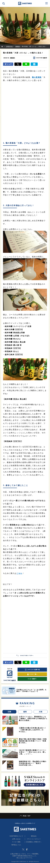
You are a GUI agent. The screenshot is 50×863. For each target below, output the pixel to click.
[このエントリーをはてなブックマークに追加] (34, 64)
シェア (9, 64)
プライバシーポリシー (34, 839)
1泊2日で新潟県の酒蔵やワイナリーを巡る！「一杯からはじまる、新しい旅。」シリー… (32, 752)
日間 (9, 712)
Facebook (27, 849)
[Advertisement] (25, 115)
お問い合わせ (16, 839)
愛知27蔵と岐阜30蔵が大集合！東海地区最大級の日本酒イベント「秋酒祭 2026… (33, 741)
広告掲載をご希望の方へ (33, 842)
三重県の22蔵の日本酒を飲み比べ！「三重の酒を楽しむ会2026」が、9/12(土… (32, 729)
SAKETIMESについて (16, 836)
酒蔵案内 (12, 57)
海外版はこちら (16, 845)
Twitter (23, 849)
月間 (40, 712)
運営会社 (34, 836)
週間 (25, 712)
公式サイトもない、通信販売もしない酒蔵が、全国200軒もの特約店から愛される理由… (33, 718)
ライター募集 (16, 842)
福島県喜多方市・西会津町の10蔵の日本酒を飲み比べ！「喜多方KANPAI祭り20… (32, 763)
